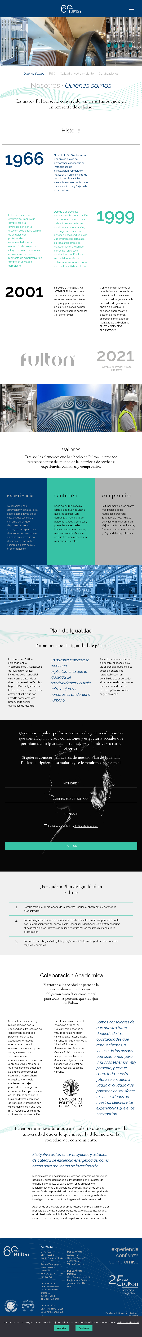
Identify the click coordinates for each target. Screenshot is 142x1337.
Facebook (110, 1313)
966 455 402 (78, 1264)
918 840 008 (52, 1299)
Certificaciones (108, 73)
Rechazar (84, 1328)
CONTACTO (47, 1247)
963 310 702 (51, 1274)
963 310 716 (46, 1277)
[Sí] (45, 826)
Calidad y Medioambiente (77, 73)
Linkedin (122, 1313)
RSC (52, 73)
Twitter (133, 1313)
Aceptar (61, 1328)
